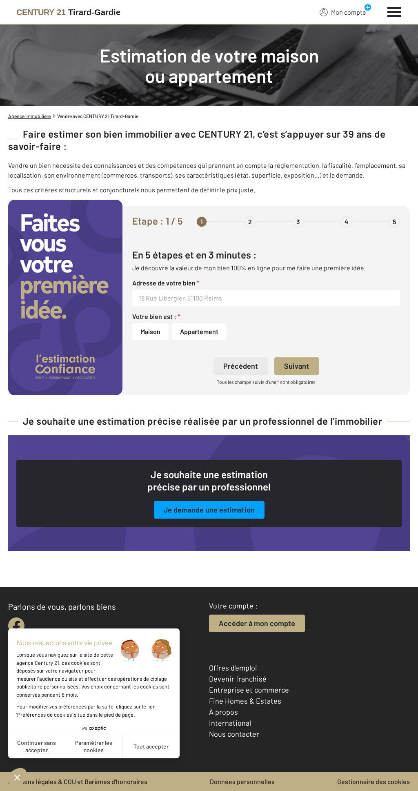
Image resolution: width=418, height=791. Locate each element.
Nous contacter (234, 733)
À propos (223, 711)
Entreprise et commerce (249, 689)
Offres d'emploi (233, 667)
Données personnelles (242, 781)
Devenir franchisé (238, 678)
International (230, 722)
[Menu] (394, 11)
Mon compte (348, 12)
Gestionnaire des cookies (373, 781)
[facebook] (16, 625)
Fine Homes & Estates (245, 700)
